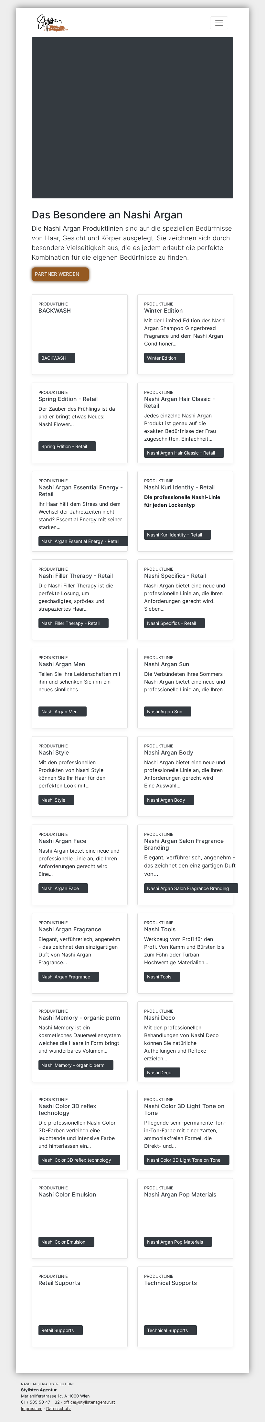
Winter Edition (163, 310)
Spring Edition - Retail (68, 399)
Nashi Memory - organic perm (79, 1017)
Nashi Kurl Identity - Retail (179, 487)
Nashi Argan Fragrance (69, 929)
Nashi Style (53, 752)
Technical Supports (170, 1282)
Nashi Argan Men (61, 664)
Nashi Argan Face (62, 840)
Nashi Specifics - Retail (175, 575)
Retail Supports (59, 1282)
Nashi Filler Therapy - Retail (75, 575)
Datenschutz (58, 1408)
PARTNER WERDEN (57, 274)
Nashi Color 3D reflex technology (67, 1109)
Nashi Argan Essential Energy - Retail (81, 541)
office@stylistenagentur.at (89, 1402)
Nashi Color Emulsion (67, 1194)
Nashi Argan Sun (166, 664)
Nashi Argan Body (168, 752)
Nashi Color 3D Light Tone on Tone (184, 1160)
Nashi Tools (159, 929)
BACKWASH (54, 310)
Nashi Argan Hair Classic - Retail (181, 453)
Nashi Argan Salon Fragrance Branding (188, 888)
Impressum (31, 1408)
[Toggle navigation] (219, 22)
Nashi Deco (159, 1017)
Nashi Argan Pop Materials (180, 1194)
